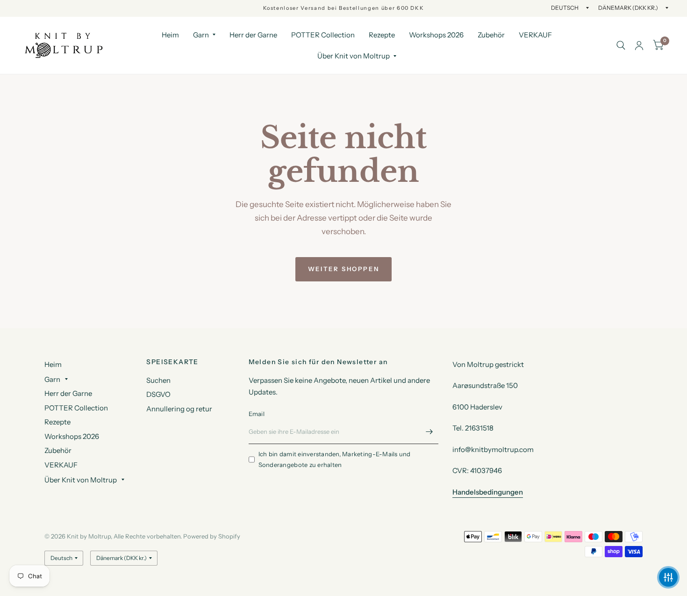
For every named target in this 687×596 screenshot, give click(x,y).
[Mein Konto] (639, 45)
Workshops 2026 (436, 34)
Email (257, 413)
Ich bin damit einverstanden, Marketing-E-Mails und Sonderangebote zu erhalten (334, 459)
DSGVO (158, 394)
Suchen (158, 380)
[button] (668, 577)
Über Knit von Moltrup (353, 55)
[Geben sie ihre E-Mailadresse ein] (429, 432)
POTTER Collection (323, 34)
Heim (170, 34)
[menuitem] (170, 35)
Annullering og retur (179, 408)
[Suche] (621, 45)
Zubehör (491, 34)
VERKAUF (535, 34)
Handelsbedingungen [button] (487, 492)
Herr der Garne (253, 34)
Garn (201, 34)
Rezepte (382, 34)
